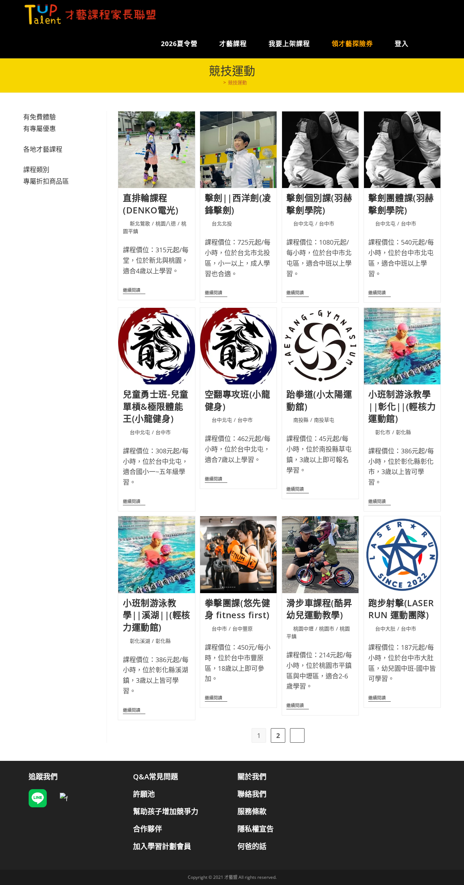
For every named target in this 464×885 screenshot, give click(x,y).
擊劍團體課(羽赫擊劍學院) (401, 204)
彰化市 (382, 432)
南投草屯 (324, 419)
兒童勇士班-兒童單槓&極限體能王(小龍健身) (155, 406)
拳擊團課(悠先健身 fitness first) (237, 609)
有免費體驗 (39, 117)
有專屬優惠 (39, 128)
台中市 (326, 223)
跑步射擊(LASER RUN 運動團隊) (401, 609)
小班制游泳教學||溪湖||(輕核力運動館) (156, 615)
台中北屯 (303, 223)
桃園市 (326, 628)
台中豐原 (242, 628)
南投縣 (300, 419)
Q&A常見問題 (155, 777)
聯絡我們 (251, 794)
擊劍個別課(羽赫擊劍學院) (319, 204)
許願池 (144, 794)
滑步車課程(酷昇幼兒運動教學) (319, 609)
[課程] (219, 82)
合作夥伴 (147, 829)
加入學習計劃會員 (162, 846)
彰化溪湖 (140, 640)
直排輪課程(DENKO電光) (150, 204)
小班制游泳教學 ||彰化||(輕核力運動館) (402, 406)
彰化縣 (403, 432)
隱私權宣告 (255, 829)
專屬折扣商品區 (46, 181)
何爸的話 (251, 846)
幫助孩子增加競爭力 (165, 811)
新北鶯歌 (140, 223)
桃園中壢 (303, 628)
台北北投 (222, 223)
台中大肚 (385, 628)
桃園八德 (166, 223)
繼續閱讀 (134, 291)
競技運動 (237, 82)
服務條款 (251, 811)
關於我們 (251, 777)
